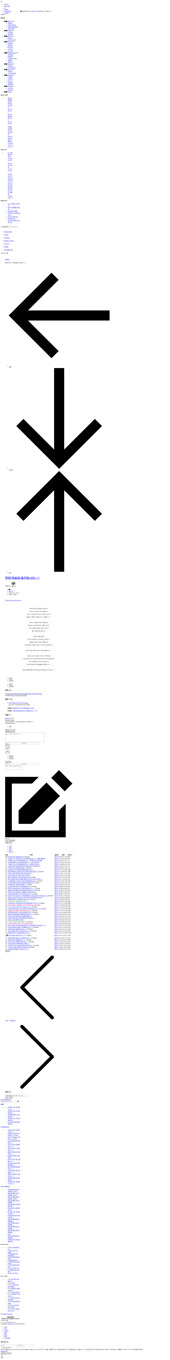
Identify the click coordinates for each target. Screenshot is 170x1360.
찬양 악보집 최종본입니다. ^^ (17, 929)
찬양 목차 (11, 29)
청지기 (10, 62)
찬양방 (10, 30)
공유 (10, 684)
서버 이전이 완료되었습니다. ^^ (18, 941)
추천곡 (6, 4)
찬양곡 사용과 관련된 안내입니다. (19, 947)
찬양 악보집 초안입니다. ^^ (22, 577)
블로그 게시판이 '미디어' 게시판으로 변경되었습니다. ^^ (25, 897)
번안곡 (10, 47)
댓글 (10, 726)
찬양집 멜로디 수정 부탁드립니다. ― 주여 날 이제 (23, 862)
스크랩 (11, 686)
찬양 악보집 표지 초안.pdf (17, 703)
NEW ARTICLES (5, 1127)
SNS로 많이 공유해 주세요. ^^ (17, 884)
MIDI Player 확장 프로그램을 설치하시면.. (21, 890)
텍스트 (7, 745)
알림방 (10, 60)
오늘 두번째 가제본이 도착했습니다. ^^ (20, 927)
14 (13, 1310)
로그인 (33, 11)
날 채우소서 (11, 218)
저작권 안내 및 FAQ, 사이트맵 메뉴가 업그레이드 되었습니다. (27, 895)
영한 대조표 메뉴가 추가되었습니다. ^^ (20, 894)
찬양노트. (11, 1324)
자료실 (10, 82)
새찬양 (10, 42)
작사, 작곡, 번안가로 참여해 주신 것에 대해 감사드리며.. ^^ (26, 925)
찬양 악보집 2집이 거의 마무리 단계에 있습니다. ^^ (24, 908)
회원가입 (8, 1099)
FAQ (5, 1332)
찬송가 (10, 36)
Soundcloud (7, 11)
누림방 (10, 79)
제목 (10, 848)
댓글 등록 (8, 762)
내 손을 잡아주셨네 (10, 154)
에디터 (11, 758)
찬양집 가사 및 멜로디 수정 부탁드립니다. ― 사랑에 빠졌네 (26, 858)
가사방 (10, 51)
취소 (7, 840)
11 (30, 931)
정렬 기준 (8, 842)
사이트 (10, 86)
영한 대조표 (12, 25)
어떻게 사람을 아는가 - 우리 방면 (10, 130)
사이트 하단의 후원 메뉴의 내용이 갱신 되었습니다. (24, 866)
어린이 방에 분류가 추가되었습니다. (19, 873)
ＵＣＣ (10, 80)
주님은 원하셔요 (13, 216)
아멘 (9, 1234)
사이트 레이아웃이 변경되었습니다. (19, 886)
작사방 (10, 69)
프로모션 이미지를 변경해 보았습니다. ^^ (21, 869)
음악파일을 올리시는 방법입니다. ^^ (24, 710)
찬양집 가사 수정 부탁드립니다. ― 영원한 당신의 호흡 (25, 860)
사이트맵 (7, 1338)
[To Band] (25, 693)
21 (27, 921)
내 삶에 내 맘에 (12, 211)
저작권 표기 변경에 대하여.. (17, 868)
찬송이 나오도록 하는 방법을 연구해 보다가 (22, 892)
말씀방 (10, 56)
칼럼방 (10, 53)
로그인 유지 (6, 1347)
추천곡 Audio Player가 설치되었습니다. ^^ (21, 888)
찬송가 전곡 (12, 40)
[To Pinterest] (20, 693)
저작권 (6, 1331)
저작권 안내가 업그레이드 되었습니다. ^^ (21, 945)
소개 (5, 1327)
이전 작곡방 (12, 67)
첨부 (13, 586)
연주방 (10, 34)
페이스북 (7, 6)
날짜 (10, 849)
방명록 (10, 84)
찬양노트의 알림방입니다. (16, 856)
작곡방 (10, 64)
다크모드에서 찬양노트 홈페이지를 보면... (21, 882)
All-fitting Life (13, 1260)
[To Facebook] (8, 693)
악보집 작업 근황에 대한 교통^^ (18, 943)
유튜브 (6, 9)
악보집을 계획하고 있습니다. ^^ (18, 949)
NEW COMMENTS (5, 1186)
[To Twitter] (14, 693)
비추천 (11, 680)
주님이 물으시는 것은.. (10, 141)
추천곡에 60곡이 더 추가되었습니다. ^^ (20, 912)
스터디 (10, 58)
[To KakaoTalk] (38, 693)
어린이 (10, 49)
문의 (5, 1334)
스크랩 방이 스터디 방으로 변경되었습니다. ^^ (22, 881)
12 (18, 1268)
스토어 (6, 13)
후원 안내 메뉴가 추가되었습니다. (19, 877)
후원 (5, 1336)
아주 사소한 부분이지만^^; (16, 920)
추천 (10, 678)
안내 (5, 1329)
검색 (8, 951)
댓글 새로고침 (11, 731)
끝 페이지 (13, 1020)
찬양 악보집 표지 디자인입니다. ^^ (19, 931)
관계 (12, 1283)
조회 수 (11, 851)
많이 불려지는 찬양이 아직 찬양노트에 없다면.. (23, 871)
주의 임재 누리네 (10, 165)
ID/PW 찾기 (4, 1351)
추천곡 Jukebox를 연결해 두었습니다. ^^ (20, 914)
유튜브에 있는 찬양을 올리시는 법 (23, 708)
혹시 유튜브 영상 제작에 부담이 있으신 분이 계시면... (25, 879)
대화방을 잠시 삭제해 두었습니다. (19, 899)
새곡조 (10, 45)
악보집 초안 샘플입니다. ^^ (16, 940)
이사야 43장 (15, 1292)
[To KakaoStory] (31, 693)
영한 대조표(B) (13, 27)
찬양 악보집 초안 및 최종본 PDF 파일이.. (21, 918)
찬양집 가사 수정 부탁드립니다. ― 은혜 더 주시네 (23, 864)
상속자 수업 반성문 (14, 1130)
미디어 (10, 90)
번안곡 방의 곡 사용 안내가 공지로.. (19, 875)
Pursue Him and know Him (13, 1254)
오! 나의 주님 (13, 1268)
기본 (10, 846)
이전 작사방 (12, 73)
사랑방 (10, 75)
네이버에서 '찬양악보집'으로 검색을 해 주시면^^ (23, 903)
